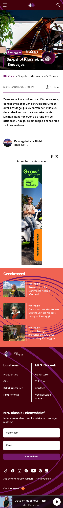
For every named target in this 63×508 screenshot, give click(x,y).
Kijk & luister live (13, 388)
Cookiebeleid (11, 488)
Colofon (40, 381)
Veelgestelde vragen (43, 396)
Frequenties (10, 374)
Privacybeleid (43, 478)
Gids (6, 381)
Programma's (11, 394)
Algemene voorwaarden (18, 478)
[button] (56, 501)
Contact (40, 388)
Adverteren (42, 374)
